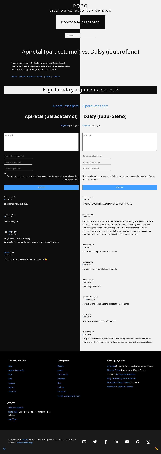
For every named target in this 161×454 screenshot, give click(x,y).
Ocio (59, 383)
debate (22, 76)
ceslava (25, 439)
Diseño (60, 366)
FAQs (10, 374)
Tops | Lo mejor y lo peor (68, 396)
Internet (61, 378)
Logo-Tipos (12, 419)
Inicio (10, 366)
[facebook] (105, 443)
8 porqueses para (95, 106)
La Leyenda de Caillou (125, 374)
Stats (10, 378)
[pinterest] (138, 443)
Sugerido (65, 125)
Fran (9, 232)
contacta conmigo (25, 442)
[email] (84, 443)
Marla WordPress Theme (118, 382)
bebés (14, 76)
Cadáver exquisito (15, 407)
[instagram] (148, 443)
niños (39, 76)
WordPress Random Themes (120, 386)
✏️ (156, 448)
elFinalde (111, 366)
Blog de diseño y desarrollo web (121, 378)
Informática (62, 374)
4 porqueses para (66, 106)
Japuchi (6, 252)
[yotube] (127, 443)
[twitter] (95, 443)
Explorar (11, 383)
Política (60, 387)
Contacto (12, 391)
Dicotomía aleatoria (80, 22)
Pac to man (13, 412)
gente (60, 370)
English (11, 387)
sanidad (56, 76)
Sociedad (61, 391)
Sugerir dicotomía (16, 370)
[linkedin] (116, 443)
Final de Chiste (113, 370)
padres (47, 76)
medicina (31, 76)
